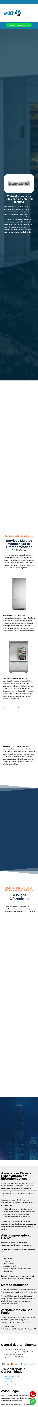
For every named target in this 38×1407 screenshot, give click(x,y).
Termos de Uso (8, 1379)
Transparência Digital (10, 1384)
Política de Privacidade (11, 1376)
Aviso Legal (7, 1381)
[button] (32, 13)
